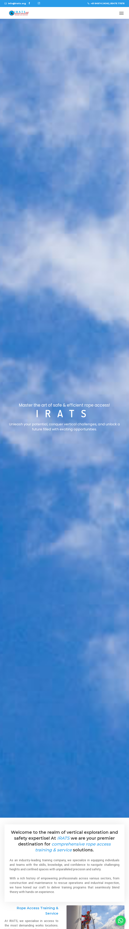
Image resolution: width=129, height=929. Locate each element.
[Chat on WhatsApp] (121, 921)
